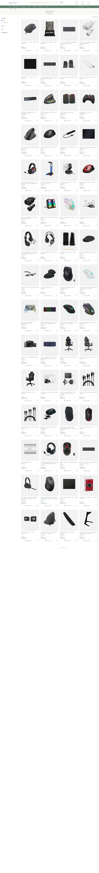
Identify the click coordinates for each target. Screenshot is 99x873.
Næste (64, 547)
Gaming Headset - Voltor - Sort (49, 252)
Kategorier (41, 6)
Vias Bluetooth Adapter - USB (48, 42)
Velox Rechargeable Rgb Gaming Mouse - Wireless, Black (68, 323)
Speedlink (23, 43)
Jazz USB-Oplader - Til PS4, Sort (88, 217)
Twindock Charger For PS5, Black (49, 392)
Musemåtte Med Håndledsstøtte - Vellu (89, 253)
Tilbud (29, 6)
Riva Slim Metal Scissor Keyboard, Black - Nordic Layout (49, 78)
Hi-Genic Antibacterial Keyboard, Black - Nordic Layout (68, 43)
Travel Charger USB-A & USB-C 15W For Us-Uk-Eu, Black (68, 393)
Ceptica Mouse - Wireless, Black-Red (69, 463)
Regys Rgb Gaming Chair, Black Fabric (68, 358)
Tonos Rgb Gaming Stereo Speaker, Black (50, 218)
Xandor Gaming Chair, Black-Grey (88, 357)
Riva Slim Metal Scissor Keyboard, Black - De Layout (88, 463)
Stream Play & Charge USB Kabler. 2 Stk (30, 288)
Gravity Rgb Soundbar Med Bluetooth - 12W (28, 113)
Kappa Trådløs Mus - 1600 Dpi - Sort (49, 148)
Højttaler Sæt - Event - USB (67, 252)
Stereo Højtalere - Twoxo (27, 532)
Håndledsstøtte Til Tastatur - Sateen (67, 533)
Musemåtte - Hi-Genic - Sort (29, 77)
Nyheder (35, 6)
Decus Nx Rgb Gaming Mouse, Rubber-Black (87, 323)
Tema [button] (2, 26)
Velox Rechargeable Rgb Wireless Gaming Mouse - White (88, 288)
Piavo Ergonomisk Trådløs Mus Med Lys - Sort (49, 113)
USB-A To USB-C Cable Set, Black (88, 392)
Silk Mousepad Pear (26, 462)
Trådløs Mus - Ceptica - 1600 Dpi (88, 497)
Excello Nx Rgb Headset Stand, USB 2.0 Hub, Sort (49, 183)
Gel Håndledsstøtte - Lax (47, 287)
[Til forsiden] (13, 2)
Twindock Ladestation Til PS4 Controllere (68, 183)
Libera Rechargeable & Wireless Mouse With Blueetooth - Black (49, 498)
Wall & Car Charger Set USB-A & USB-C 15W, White (88, 43)
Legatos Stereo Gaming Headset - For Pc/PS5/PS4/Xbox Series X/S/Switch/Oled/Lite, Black (30, 253)
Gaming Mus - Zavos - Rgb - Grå (29, 42)
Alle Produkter (15, 6)
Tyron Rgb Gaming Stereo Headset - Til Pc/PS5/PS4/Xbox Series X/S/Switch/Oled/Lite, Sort (50, 463)
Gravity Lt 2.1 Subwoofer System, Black (29, 358)
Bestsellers (23, 6)
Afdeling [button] (3, 18)
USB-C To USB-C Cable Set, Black (30, 427)
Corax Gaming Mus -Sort (86, 427)
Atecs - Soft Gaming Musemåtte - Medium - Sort (89, 148)
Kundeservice (81, 6)
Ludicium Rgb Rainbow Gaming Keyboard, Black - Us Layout (49, 358)
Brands (47, 6)
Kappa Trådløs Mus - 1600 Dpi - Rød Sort (88, 183)
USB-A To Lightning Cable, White (88, 77)
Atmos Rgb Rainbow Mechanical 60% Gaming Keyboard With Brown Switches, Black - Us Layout (49, 323)
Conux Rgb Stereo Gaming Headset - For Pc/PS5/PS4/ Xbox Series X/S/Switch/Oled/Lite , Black (30, 183)
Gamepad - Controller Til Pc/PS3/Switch (86, 113)
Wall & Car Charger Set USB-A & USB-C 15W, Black (29, 218)
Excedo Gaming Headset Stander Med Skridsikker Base (88, 533)
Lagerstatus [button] (4, 32)
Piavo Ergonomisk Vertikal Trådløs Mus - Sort (30, 148)
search (62, 3)
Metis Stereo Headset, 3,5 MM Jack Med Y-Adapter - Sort (29, 498)
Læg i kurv (28, 51)
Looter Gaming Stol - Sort (28, 392)
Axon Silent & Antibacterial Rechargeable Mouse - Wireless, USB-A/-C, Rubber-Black (68, 428)
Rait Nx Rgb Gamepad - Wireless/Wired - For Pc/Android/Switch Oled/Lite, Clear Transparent (30, 323)
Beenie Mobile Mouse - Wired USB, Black (48, 428)
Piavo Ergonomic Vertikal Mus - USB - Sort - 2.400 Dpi (49, 533)
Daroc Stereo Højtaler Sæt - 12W (68, 77)
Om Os (88, 6)
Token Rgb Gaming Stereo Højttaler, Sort (67, 113)
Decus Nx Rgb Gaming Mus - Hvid (69, 217)
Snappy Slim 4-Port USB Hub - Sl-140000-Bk (69, 148)
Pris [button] (2, 29)
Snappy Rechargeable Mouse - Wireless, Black (68, 288)
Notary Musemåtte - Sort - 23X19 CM (69, 498)
